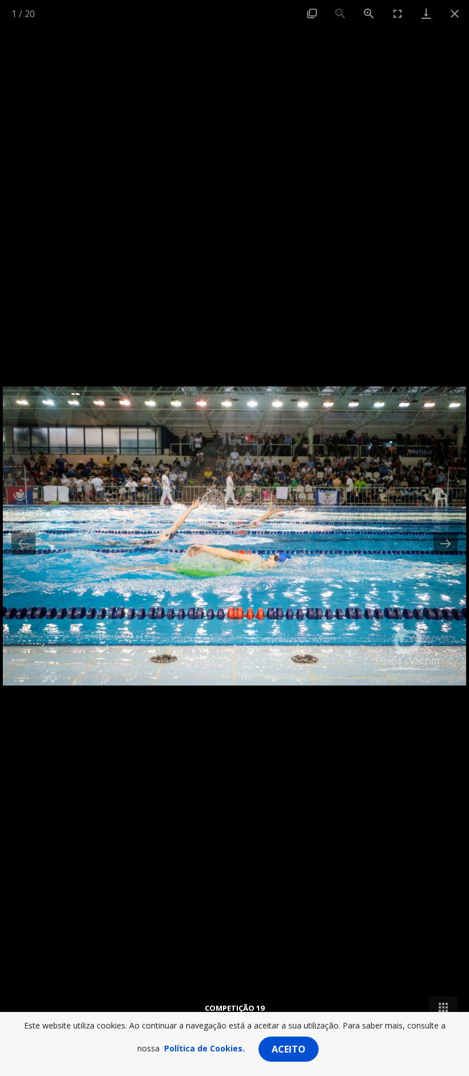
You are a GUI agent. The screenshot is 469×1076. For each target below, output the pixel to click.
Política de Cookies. (204, 1048)
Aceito (288, 1049)
